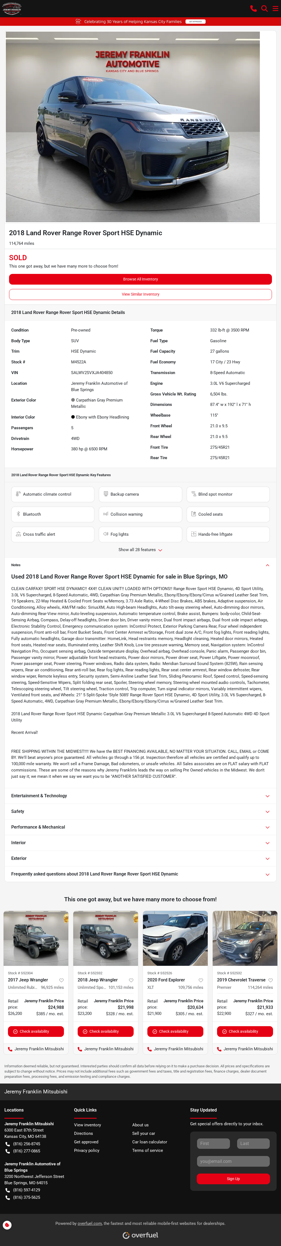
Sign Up (233, 1179)
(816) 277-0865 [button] (26, 1151)
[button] (253, 8)
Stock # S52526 (159, 973)
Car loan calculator (149, 1142)
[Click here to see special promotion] (140, 21)
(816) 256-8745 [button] (26, 1143)
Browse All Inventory (140, 279)
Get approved (86, 1142)
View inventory (87, 1124)
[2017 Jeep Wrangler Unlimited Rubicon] (36, 938)
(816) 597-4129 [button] (26, 1190)
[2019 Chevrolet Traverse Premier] (245, 938)
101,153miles (121, 987)
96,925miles (52, 987)
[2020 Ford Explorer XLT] (175, 938)
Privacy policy (86, 1150)
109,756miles (190, 987)
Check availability (34, 1031)
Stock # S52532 (229, 973)
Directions (83, 1133)
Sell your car (143, 1133)
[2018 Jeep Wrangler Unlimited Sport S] (105, 938)
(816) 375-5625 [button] (26, 1197)
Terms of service (147, 1150)
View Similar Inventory (140, 294)
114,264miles (260, 987)
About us (140, 1124)
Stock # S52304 (20, 973)
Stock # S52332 (90, 973)
